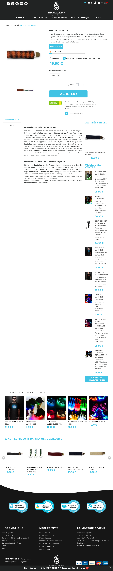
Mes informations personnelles (51, 541)
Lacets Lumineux (97, 422)
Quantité (71, 85)
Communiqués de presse (12, 543)
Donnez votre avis (75, 114)
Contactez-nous (8, 535)
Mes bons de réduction (49, 543)
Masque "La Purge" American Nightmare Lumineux (100, 323)
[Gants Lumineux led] (77, 408)
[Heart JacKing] (56, 12)
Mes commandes (46, 535)
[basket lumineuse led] (89, 200)
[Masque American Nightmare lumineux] (89, 323)
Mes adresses (45, 538)
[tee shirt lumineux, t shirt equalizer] (89, 354)
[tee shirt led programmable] (89, 276)
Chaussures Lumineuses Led (100, 174)
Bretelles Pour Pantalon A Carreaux (13, 470)
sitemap (5, 546)
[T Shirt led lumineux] (89, 251)
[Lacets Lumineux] (89, 298)
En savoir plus (12, 120)
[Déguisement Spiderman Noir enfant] (89, 224)
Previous (86, 138)
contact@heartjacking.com (16, 562)
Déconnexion (44, 550)
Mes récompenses (47, 546)
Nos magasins (7, 532)
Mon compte (44, 532)
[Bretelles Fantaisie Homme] (95, 137)
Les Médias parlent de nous (88, 538)
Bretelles (11, 25)
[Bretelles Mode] (21, 90)
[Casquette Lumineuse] (35, 408)
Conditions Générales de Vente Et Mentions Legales (15, 539)
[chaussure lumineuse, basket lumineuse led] (89, 175)
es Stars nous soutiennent (89, 535)
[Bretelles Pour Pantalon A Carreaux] (15, 453)
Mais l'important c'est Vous (88, 546)
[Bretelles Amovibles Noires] (56, 453)
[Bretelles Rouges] (35, 453)
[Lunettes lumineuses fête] (56, 408)
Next (103, 138)
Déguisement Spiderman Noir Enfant (101, 223)
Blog (4, 548)
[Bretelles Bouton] (98, 453)
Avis (12, 125)
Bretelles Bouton (97, 467)
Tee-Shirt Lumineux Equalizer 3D (101, 250)
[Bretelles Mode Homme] (77, 453)
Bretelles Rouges (35, 467)
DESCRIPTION (56, 47)
